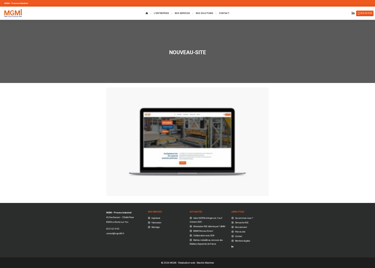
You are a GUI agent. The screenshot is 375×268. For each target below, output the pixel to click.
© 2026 (165, 262)
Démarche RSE (242, 222)
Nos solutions (204, 13)
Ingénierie (156, 218)
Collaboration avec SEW (203, 235)
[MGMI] (13, 12)
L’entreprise (161, 13)
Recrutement (241, 227)
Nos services (182, 13)
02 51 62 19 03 (366, 13)
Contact (224, 13)
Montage (156, 227)
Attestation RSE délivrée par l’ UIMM (209, 226)
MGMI (173, 262)
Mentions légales (242, 241)
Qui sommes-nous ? (244, 218)
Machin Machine (205, 262)
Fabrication (156, 222)
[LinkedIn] (353, 13)
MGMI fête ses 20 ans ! (203, 231)
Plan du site (240, 232)
